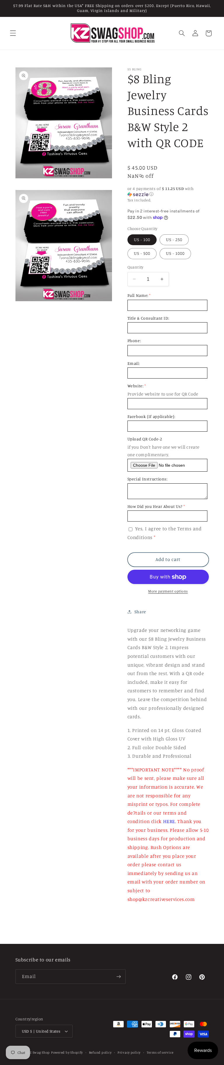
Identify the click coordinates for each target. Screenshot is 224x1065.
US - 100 (142, 239)
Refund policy (100, 1052)
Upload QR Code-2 (144, 438)
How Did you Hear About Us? (154, 506)
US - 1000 (175, 253)
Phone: (134, 340)
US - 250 (174, 239)
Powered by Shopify (67, 1052)
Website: (135, 385)
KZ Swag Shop (38, 1052)
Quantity (135, 267)
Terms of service (160, 1052)
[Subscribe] (118, 976)
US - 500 (142, 253)
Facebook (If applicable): (151, 416)
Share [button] (140, 611)
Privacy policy (129, 1052)
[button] (13, 33)
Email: (133, 363)
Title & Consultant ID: (148, 318)
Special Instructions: (147, 478)
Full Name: (137, 295)
